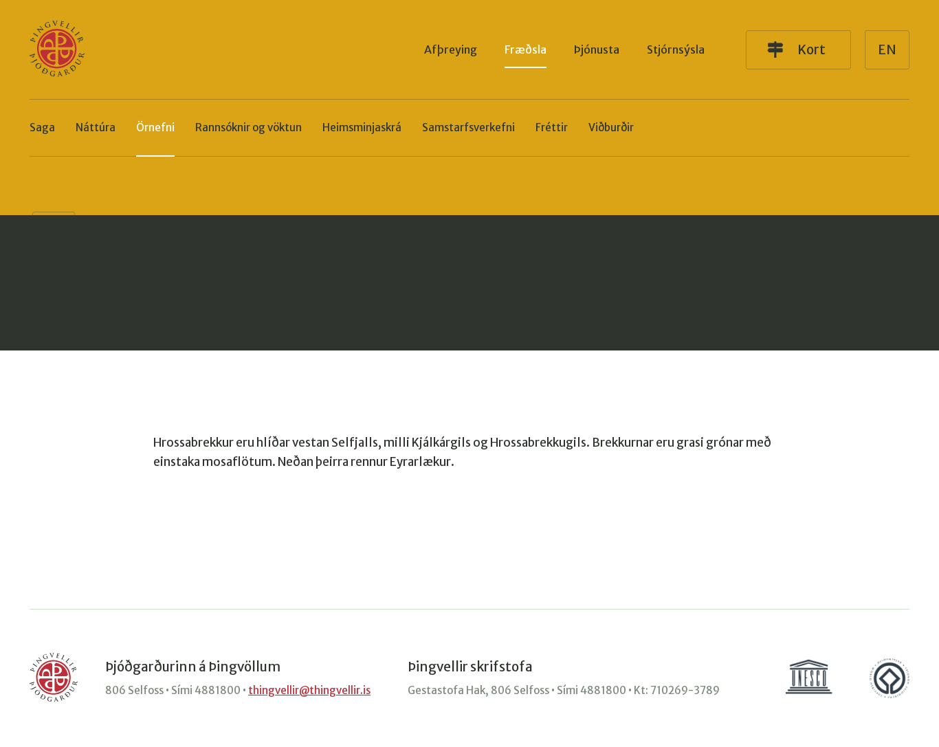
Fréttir (551, 127)
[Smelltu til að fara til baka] (53, 233)
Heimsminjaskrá (361, 127)
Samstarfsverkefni (468, 127)
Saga (42, 127)
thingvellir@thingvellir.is (309, 690)
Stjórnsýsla (676, 49)
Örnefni (155, 127)
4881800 (218, 690)
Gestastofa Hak (446, 690)
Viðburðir (611, 127)
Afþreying (450, 49)
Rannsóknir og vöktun (248, 127)
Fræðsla (525, 49)
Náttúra (95, 127)
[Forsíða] (57, 49)
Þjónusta (596, 49)
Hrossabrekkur (271, 239)
